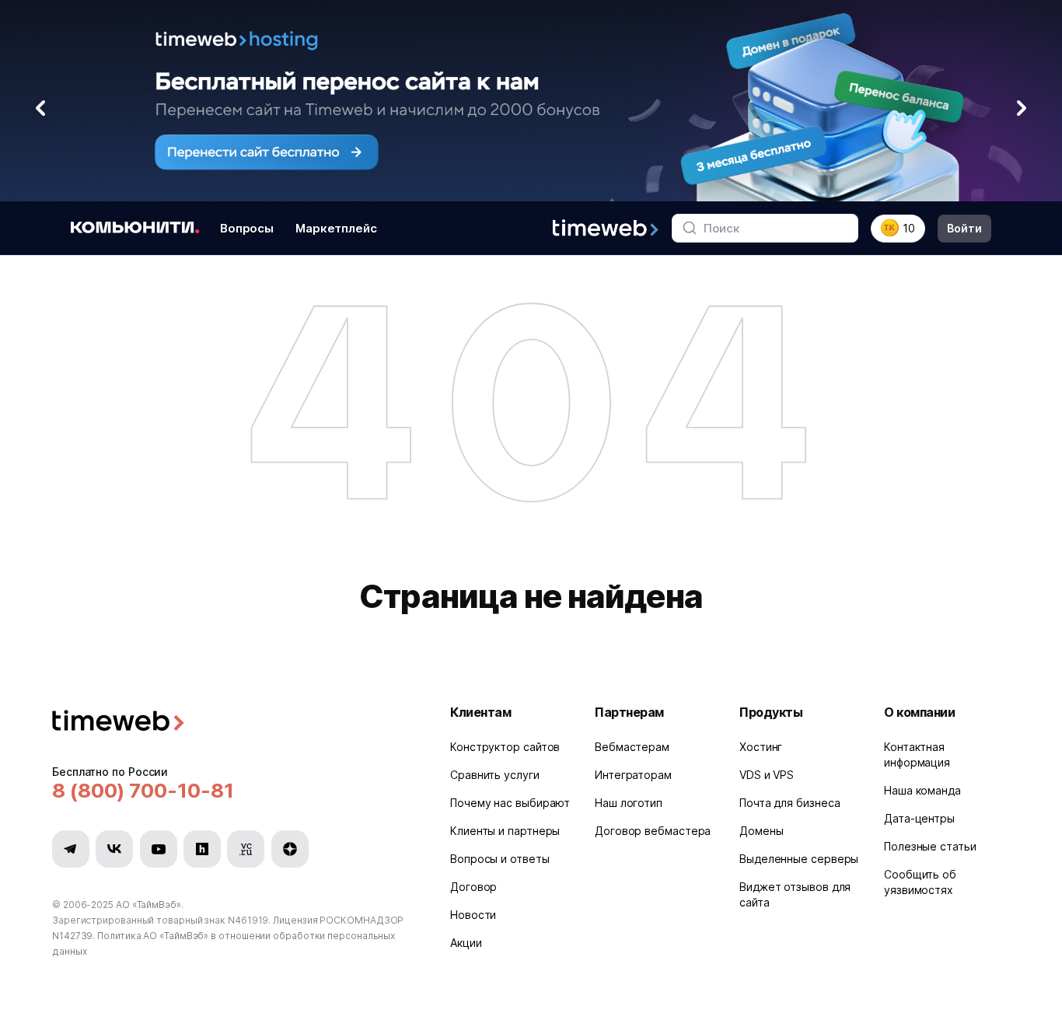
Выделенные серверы (798, 858)
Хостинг (760, 746)
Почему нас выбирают (510, 802)
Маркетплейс (336, 227)
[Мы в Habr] (202, 849)
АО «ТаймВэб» (148, 904)
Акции (466, 942)
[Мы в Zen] (290, 849)
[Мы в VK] (114, 849)
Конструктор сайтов (505, 746)
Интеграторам (633, 774)
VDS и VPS (766, 774)
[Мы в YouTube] (158, 849)
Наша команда (922, 790)
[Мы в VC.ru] (245, 849)
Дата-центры (919, 818)
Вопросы (247, 227)
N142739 (72, 935)
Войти (964, 227)
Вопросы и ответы (500, 858)
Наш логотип (628, 802)
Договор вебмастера (653, 830)
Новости (473, 914)
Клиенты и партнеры (505, 830)
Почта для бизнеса (789, 802)
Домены (761, 830)
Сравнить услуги (495, 774)
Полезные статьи (930, 846)
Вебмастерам (632, 746)
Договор (473, 886)
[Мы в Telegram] (70, 849)
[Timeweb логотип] (232, 722)
